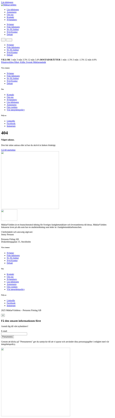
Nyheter (10, 24)
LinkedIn (11, 121)
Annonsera (11, 12)
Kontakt (10, 17)
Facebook (11, 123)
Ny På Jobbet (13, 29)
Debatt (10, 34)
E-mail (4, 331)
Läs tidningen (13, 9)
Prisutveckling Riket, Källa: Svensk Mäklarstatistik (23, 62)
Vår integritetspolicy (16, 110)
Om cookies (12, 107)
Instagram (11, 126)
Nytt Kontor (12, 32)
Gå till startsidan (8, 150)
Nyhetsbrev (12, 19)
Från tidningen (13, 27)
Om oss (10, 14)
